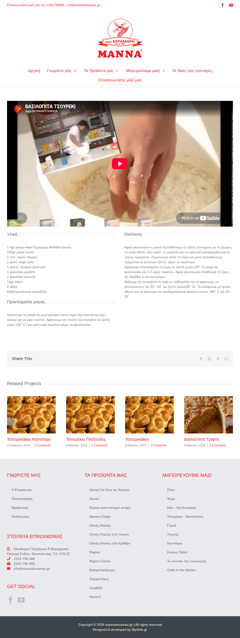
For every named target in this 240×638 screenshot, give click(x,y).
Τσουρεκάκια (149, 414)
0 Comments (42, 445)
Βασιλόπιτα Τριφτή (208, 414)
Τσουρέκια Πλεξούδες (90, 414)
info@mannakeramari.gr (84, 5)
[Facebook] (10, 600)
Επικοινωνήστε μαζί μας (120, 80)
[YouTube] (21, 600)
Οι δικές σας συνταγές (192, 70)
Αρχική (34, 70)
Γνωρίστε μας (59, 70)
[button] (10, 421)
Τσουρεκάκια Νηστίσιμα (31, 414)
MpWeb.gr (139, 629)
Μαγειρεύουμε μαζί (143, 70)
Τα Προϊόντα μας (98, 70)
